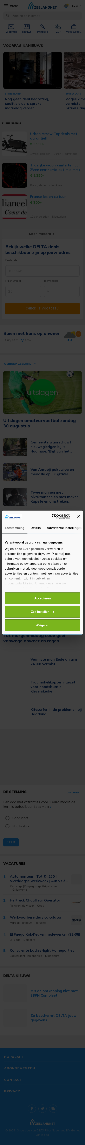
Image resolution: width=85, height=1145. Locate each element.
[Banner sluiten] (78, 516)
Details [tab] (36, 527)
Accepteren (42, 598)
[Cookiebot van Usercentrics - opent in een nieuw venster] (52, 516)
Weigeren (42, 625)
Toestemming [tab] (14, 527)
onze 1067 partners (29, 549)
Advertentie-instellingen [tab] (64, 527)
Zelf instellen (40, 611)
